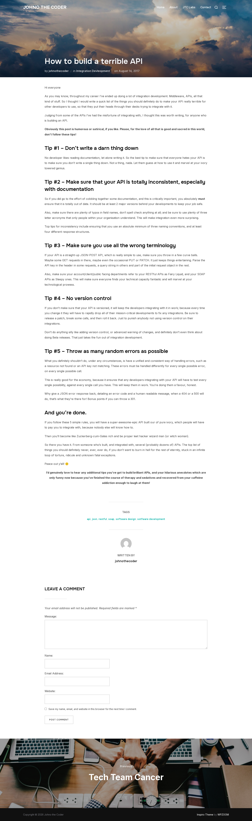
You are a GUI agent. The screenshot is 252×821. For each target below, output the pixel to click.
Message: (51, 616)
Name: (49, 655)
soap (111, 519)
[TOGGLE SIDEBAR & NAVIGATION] (225, 7)
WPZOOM (223, 814)
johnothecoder (59, 71)
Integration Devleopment (93, 71)
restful (103, 519)
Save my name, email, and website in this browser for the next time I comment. (93, 709)
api (89, 519)
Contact (205, 7)
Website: (50, 691)
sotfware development (151, 519)
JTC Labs (189, 7)
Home (160, 7)
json (94, 519)
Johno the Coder (45, 7)
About (174, 7)
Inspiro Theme (205, 814)
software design (126, 519)
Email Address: (54, 673)
